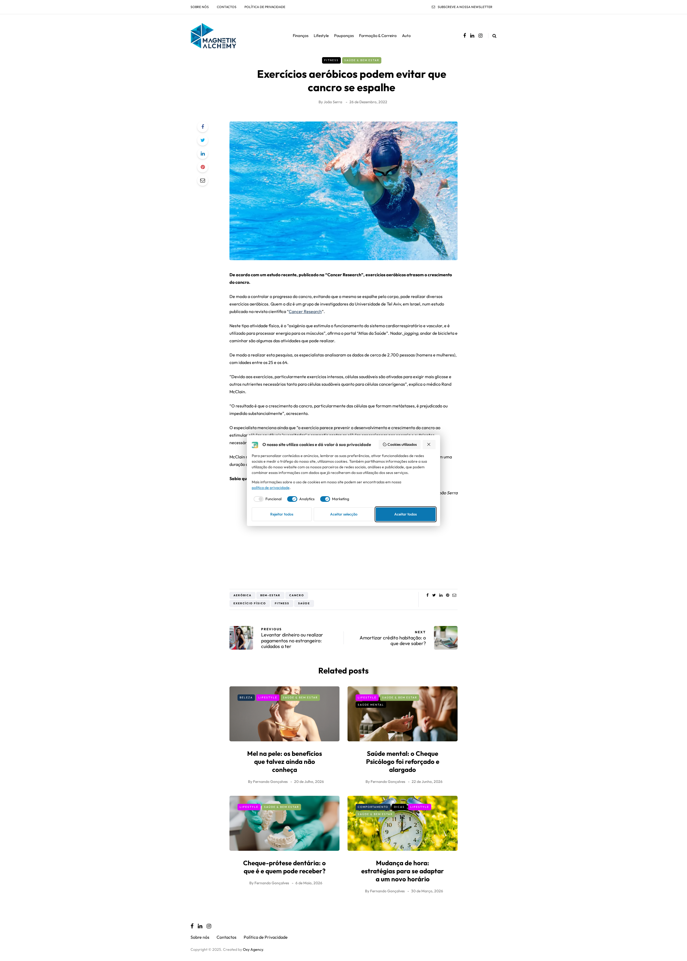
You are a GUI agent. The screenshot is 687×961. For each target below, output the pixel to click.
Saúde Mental (371, 704)
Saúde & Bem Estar (361, 60)
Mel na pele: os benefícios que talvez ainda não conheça (284, 761)
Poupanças (344, 35)
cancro (296, 595)
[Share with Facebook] (202, 126)
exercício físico (249, 603)
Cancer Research (305, 311)
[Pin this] (202, 167)
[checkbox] (267, 499)
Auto (406, 35)
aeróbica (242, 595)
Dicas (399, 807)
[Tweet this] (202, 140)
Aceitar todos (405, 514)
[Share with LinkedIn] (202, 153)
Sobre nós (200, 7)
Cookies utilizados (402, 444)
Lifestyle (321, 35)
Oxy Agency (253, 949)
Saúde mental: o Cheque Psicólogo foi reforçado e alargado (402, 761)
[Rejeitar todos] (429, 444)
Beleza (246, 697)
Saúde (304, 603)
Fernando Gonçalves (270, 781)
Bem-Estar (270, 595)
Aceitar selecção (343, 514)
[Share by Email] (202, 180)
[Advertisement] (343, 540)
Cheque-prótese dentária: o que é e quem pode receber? (284, 867)
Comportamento (373, 807)
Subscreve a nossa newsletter (465, 7)
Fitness (331, 60)
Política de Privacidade (264, 7)
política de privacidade (271, 487)
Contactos (226, 7)
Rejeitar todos (281, 514)
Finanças (300, 35)
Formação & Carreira (378, 35)
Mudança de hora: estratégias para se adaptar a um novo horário (402, 871)
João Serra (333, 102)
